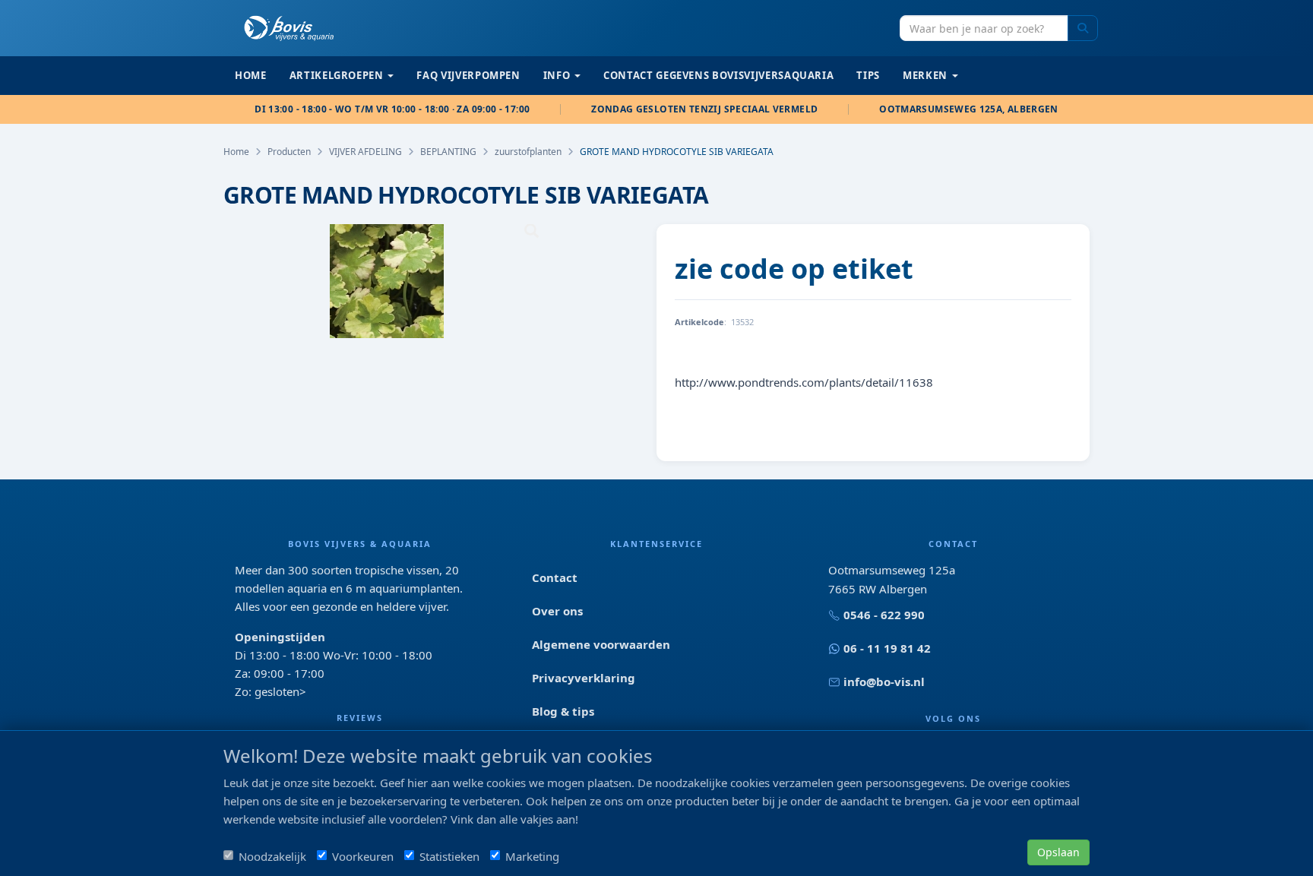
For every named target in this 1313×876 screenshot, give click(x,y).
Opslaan (1058, 852)
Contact (554, 577)
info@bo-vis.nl (884, 681)
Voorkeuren (363, 856)
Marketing (532, 856)
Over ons (557, 610)
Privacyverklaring (583, 677)
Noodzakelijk (272, 856)
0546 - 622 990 (884, 614)
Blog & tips (563, 711)
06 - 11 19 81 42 (887, 648)
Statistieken (449, 856)
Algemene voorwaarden (601, 644)
